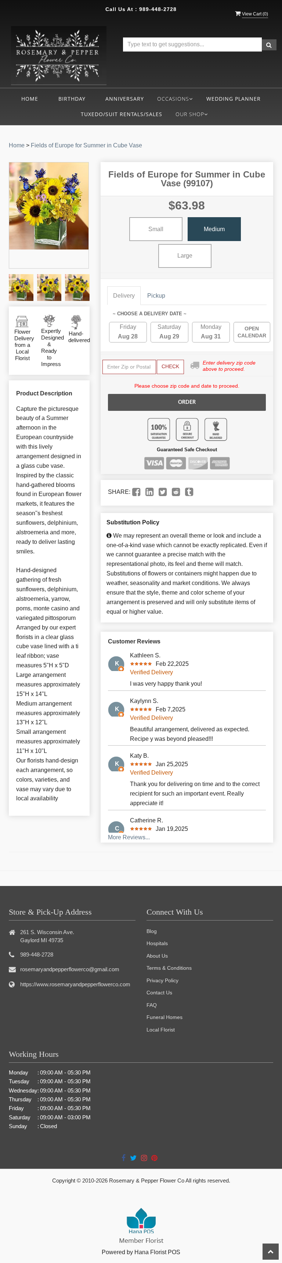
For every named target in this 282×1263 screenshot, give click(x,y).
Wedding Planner (233, 98)
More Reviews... (129, 837)
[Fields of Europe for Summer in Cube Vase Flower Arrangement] (21, 287)
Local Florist (161, 1030)
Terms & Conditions (169, 968)
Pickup (156, 296)
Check (170, 366)
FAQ (152, 1005)
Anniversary (124, 98)
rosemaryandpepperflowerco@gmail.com (69, 969)
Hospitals (157, 943)
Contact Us (159, 992)
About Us (157, 956)
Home (29, 98)
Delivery (124, 296)
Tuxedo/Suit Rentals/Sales (121, 114)
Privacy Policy (162, 980)
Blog (152, 931)
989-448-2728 (158, 9)
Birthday (72, 98)
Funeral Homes (164, 1017)
